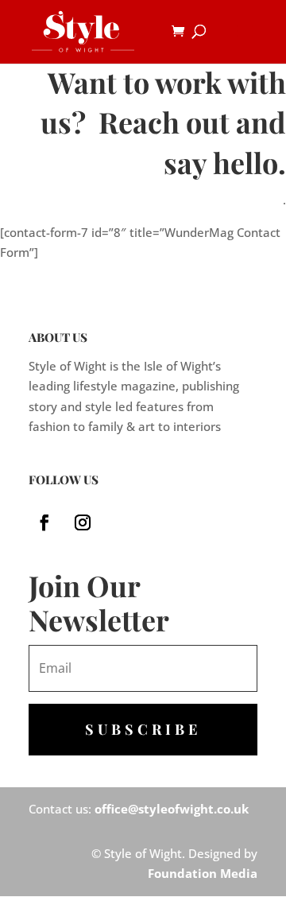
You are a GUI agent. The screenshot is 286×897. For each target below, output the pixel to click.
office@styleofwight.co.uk (172, 809)
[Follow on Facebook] (44, 522)
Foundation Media (202, 873)
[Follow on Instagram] (83, 522)
